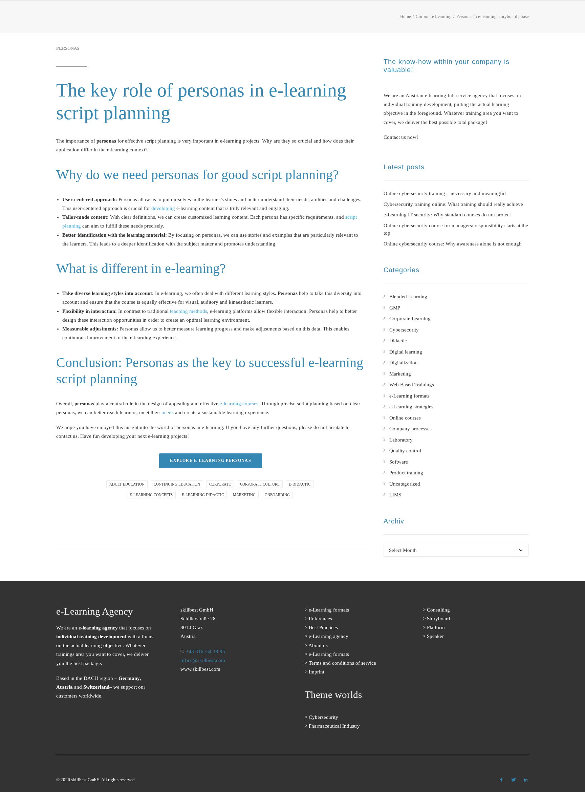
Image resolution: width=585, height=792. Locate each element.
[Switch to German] (523, 19)
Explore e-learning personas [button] (210, 460)
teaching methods (188, 311)
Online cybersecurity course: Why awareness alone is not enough (453, 244)
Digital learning (405, 352)
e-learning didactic (203, 495)
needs (167, 412)
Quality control (405, 450)
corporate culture (260, 484)
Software (398, 462)
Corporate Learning (410, 318)
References (304, 18)
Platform (436, 627)
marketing (244, 495)
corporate (220, 484)
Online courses (405, 418)
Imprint (316, 672)
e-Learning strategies (411, 406)
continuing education (177, 484)
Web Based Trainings (411, 384)
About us (391, 18)
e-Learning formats (252, 18)
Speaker (435, 636)
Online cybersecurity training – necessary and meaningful (445, 193)
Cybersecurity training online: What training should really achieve (453, 204)
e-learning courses (239, 403)
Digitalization (403, 362)
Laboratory (401, 440)
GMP (394, 308)
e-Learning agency (328, 636)
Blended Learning (408, 296)
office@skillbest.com (202, 660)
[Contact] (215, 715)
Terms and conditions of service (342, 663)
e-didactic (299, 484)
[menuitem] (255, 18)
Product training (406, 472)
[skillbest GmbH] (65, 16)
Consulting (438, 610)
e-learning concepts (151, 495)
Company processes (410, 428)
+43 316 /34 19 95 (205, 651)
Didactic (398, 340)
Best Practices (349, 18)
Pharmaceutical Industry (334, 726)
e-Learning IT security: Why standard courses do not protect (447, 214)
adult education (127, 484)
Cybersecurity (404, 330)
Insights (423, 18)
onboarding (277, 495)
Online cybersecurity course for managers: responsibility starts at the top (456, 229)
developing (163, 208)
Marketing (400, 374)
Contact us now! (401, 137)
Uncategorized (404, 484)
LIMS (395, 494)
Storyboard (438, 618)
